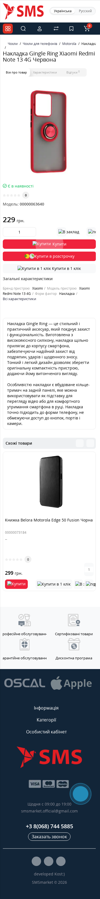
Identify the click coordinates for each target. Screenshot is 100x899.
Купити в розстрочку (54, 256)
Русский (85, 11)
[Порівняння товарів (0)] (56, 28)
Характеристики (45, 72)
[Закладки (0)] (71, 28)
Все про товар (16, 72)
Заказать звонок (49, 837)
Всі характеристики (19, 298)
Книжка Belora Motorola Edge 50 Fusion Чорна (49, 520)
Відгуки (73, 72)
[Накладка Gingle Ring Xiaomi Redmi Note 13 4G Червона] (49, 131)
